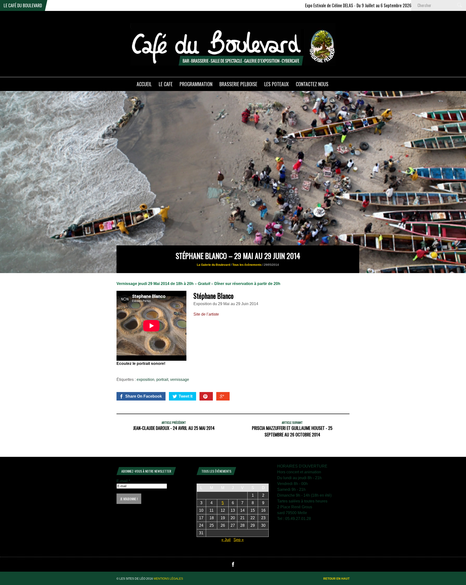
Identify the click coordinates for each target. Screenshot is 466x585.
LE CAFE (166, 84)
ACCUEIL (144, 84)
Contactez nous (312, 84)
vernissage (179, 379)
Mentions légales (168, 578)
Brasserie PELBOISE (238, 84)
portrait (162, 379)
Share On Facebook (143, 396)
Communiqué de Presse (409, 5)
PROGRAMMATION (196, 84)
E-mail (123, 481)
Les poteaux (276, 84)
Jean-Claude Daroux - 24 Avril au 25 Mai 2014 (174, 428)
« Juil (226, 540)
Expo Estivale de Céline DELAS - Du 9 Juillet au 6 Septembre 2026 (323, 5)
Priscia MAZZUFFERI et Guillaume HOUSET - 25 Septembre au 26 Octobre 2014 (292, 431)
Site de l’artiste (206, 314)
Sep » (238, 540)
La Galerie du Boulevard (213, 265)
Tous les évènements (247, 265)
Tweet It (185, 396)
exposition (145, 379)
